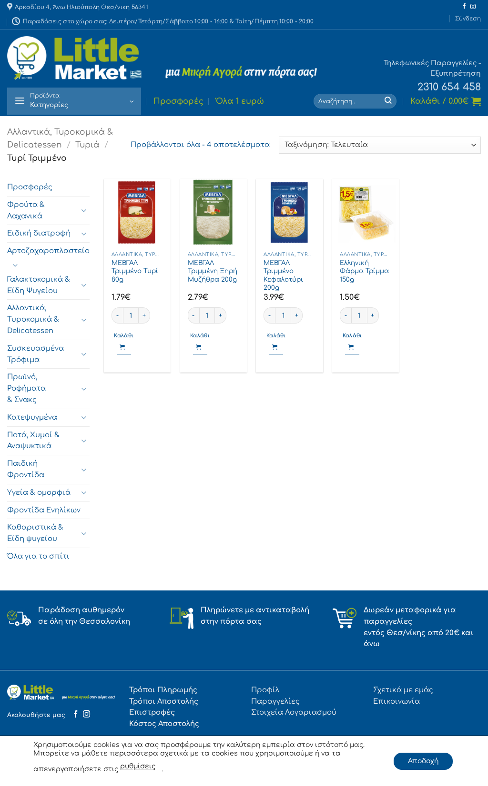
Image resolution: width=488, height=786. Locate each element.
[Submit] (388, 101)
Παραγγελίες (275, 701)
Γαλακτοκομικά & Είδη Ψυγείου (38, 285)
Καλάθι (123, 336)
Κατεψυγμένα (32, 417)
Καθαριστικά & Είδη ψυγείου (35, 532)
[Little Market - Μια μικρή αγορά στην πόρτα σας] (162, 58)
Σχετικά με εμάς (403, 690)
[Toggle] (84, 210)
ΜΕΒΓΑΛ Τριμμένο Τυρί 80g (135, 271)
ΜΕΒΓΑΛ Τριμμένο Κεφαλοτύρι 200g (283, 275)
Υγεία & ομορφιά (39, 492)
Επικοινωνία (396, 701)
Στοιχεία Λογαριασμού (293, 712)
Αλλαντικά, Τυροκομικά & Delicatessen (33, 319)
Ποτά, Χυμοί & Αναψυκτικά (33, 440)
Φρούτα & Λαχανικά (26, 210)
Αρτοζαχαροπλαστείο (48, 251)
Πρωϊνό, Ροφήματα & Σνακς (26, 388)
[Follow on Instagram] (473, 7)
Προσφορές (178, 101)
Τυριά (87, 144)
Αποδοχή (423, 761)
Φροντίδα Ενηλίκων (44, 509)
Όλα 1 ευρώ (240, 101)
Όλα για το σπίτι (38, 556)
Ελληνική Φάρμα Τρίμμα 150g (364, 271)
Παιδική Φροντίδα (25, 469)
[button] (468, 18)
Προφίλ (265, 690)
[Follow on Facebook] (464, 7)
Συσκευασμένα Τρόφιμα (35, 354)
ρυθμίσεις (137, 766)
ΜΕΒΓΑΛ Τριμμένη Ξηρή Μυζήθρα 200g (212, 271)
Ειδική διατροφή (39, 233)
